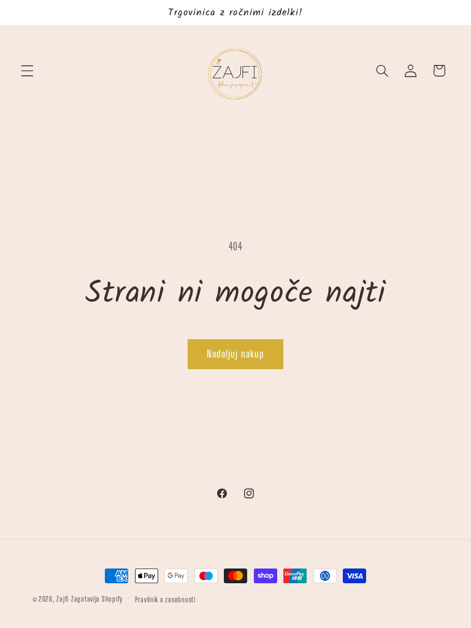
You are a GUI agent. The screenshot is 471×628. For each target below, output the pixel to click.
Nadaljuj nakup (235, 353)
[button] (27, 70)
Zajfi (62, 599)
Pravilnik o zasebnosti (165, 599)
